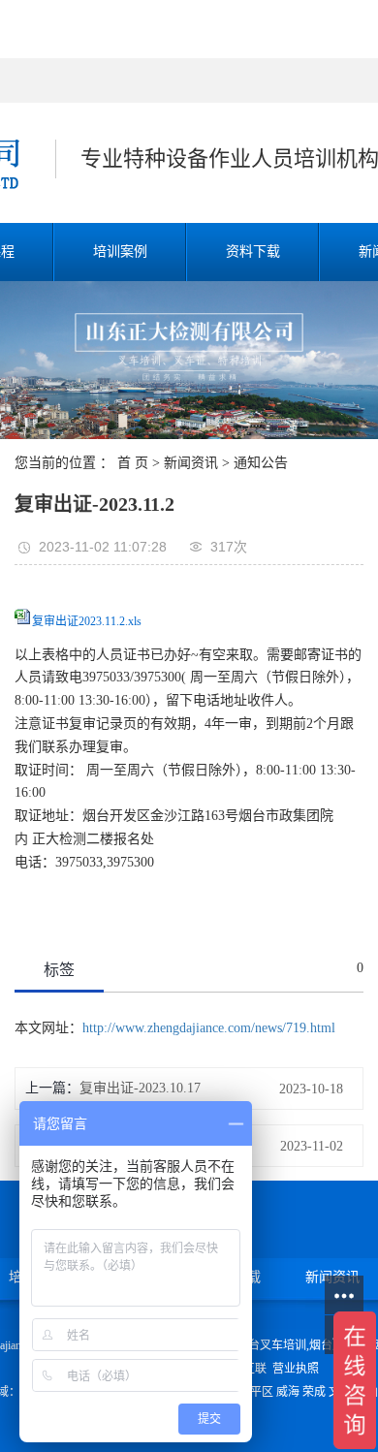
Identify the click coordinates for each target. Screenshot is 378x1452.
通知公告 (261, 463)
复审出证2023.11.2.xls (87, 621)
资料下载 (253, 251)
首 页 (132, 463)
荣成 (314, 1392)
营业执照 (295, 1368)
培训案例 (120, 251)
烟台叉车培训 (271, 1345)
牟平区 (255, 1392)
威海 (287, 1392)
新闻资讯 (191, 463)
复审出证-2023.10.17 (140, 1088)
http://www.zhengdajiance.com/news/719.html (208, 1028)
